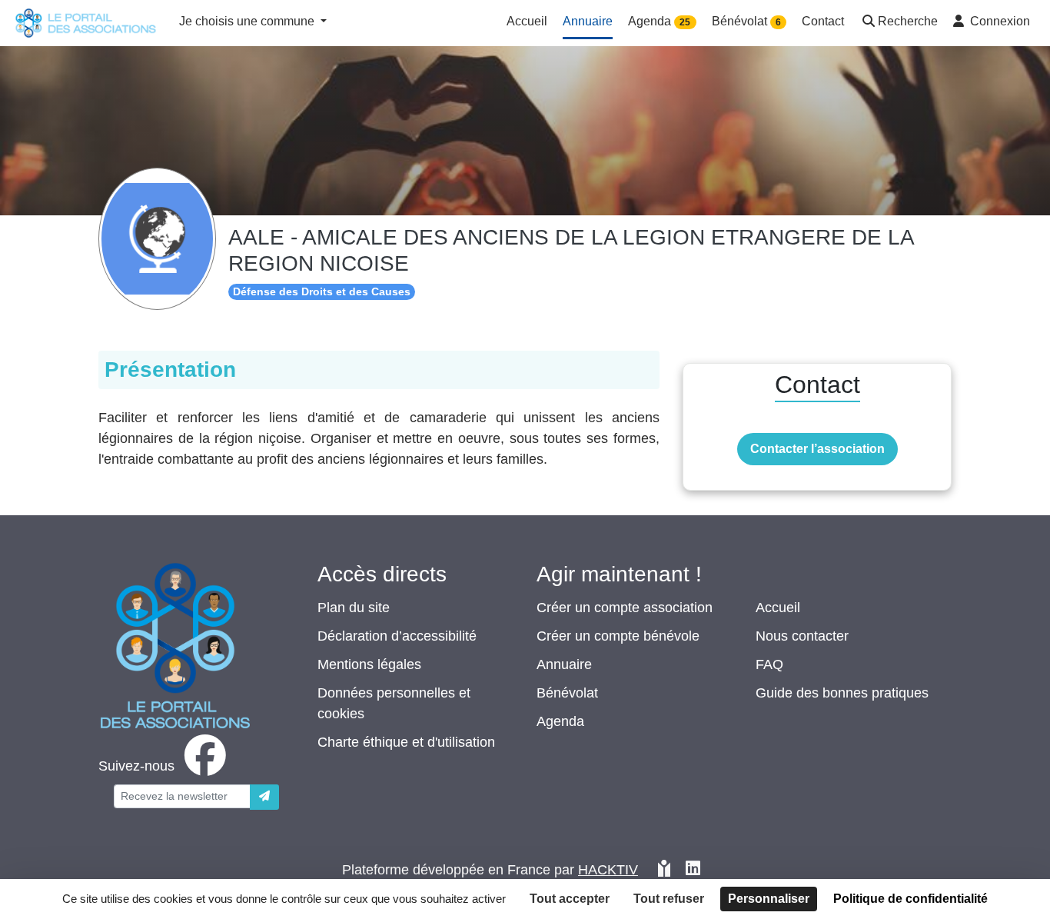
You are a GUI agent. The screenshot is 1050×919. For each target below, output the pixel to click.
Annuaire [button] (588, 21)
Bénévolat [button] (746, 21)
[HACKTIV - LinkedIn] (693, 870)
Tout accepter (570, 898)
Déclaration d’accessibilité (397, 636)
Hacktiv (608, 869)
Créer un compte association (625, 607)
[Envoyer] (264, 797)
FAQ (769, 664)
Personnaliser (768, 898)
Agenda (560, 721)
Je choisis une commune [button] (248, 21)
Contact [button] (823, 21)
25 (685, 22)
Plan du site (353, 607)
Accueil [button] (527, 21)
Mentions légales (369, 664)
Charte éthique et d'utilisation (406, 742)
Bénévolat (567, 693)
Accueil (778, 607)
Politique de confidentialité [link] (910, 898)
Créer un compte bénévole (618, 636)
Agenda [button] (659, 21)
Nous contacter (802, 636)
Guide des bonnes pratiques (842, 693)
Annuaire (564, 664)
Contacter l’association (817, 448)
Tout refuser (668, 898)
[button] (898, 22)
